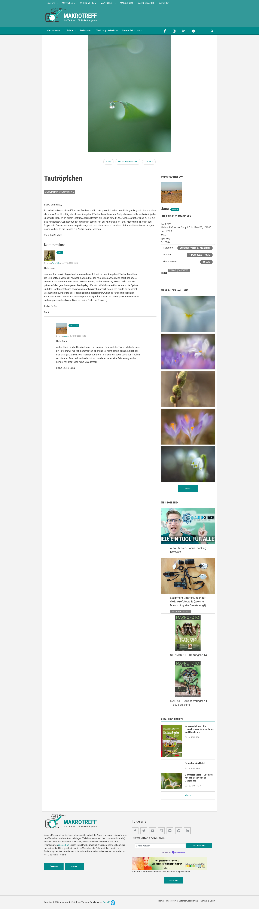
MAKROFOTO (126, 3)
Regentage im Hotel (195, 763)
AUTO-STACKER (146, 3)
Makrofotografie (181, 611)
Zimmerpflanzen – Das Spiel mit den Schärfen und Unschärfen (199, 778)
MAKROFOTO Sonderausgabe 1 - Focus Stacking (188, 702)
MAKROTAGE (105, 4)
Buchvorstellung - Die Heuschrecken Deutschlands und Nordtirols (199, 729)
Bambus (172, 270)
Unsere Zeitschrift (131, 30)
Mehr (187, 795)
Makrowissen (53, 30)
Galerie (70, 30)
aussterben (63, 845)
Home (161, 901)
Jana (66, 336)
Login (212, 901)
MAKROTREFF (80, 15)
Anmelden (164, 3)
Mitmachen (66, 4)
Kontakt (74, 866)
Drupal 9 (107, 902)
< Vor (108, 161)
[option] (129, 93)
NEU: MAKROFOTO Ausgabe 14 (188, 655)
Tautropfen (183, 270)
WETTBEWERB (85, 4)
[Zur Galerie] (56, 14)
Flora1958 (55, 263)
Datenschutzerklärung (188, 901)
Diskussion (85, 30)
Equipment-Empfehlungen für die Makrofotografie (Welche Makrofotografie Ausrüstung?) (188, 601)
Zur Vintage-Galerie (128, 161)
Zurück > (148, 161)
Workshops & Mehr (105, 30)
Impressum (171, 901)
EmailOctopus (179, 852)
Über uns (49, 4)
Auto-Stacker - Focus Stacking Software (188, 550)
